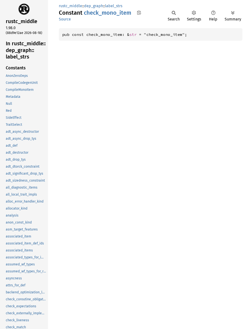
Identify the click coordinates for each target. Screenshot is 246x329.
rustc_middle (70, 6)
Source (65, 19)
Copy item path (139, 12)
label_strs (113, 6)
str (133, 34)
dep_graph (93, 6)
